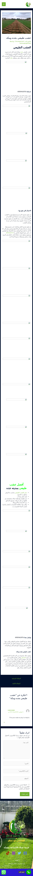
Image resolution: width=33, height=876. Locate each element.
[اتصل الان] (28, 872)
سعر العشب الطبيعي (21, 492)
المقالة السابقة (16, 678)
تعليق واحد (28, 41)
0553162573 (22, 91)
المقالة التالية (16, 683)
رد (4, 722)
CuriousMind (11, 710)
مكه (11, 58)
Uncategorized (19, 41)
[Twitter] (19, 853)
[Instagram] (13, 853)
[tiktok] (8, 853)
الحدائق (23, 657)
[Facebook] (25, 853)
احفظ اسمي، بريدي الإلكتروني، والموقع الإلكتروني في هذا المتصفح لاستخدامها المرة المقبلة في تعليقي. (16, 787)
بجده (21, 52)
